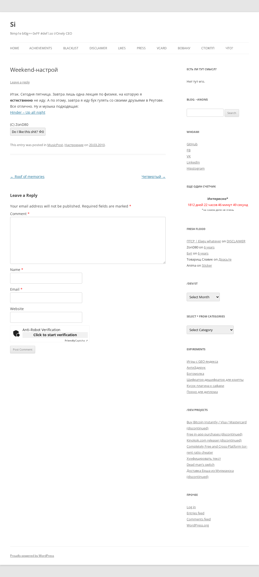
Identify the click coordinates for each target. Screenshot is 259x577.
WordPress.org (198, 525)
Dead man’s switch (200, 464)
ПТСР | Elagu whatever (204, 241)
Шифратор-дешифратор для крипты (215, 379)
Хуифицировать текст (204, 458)
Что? (229, 48)
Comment (20, 213)
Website (17, 308)
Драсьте (225, 259)
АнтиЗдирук (196, 367)
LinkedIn (193, 162)
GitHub (192, 144)
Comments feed (199, 519)
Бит (189, 253)
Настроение (73, 145)
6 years (209, 247)
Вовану (184, 48)
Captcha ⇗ (76, 340)
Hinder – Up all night (27, 112)
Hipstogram (196, 168)
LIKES (122, 48)
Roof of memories (27, 176)
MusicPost (55, 145)
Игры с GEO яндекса (202, 361)
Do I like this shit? (28, 131)
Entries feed (195, 513)
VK (189, 156)
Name (16, 269)
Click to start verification (55, 334)
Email (16, 289)
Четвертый (154, 176)
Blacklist (70, 48)
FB (188, 150)
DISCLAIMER (98, 48)
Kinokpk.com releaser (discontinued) (214, 440)
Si (13, 24)
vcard (162, 48)
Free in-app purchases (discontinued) (214, 434)
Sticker (207, 265)
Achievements (40, 48)
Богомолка (195, 373)
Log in (191, 507)
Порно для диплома (202, 391)
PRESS (141, 48)
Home (14, 48)
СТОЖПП (207, 48)
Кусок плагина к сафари (205, 385)
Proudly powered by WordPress (32, 555)
